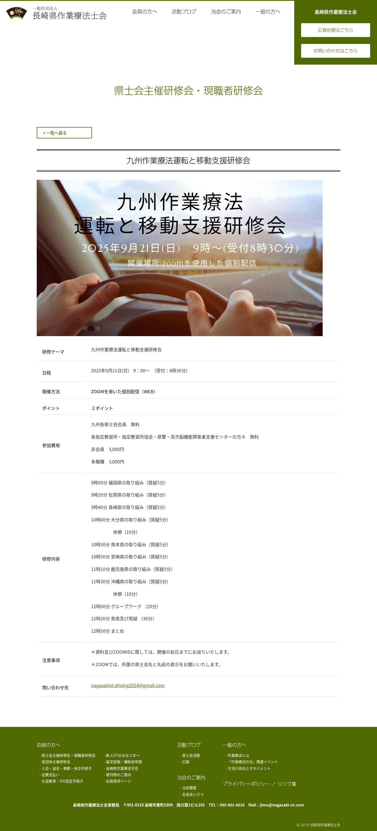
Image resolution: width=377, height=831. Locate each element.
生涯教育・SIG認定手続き (62, 780)
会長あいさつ (193, 794)
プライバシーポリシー (246, 783)
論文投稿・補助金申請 (124, 761)
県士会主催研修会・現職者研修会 (68, 755)
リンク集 (287, 783)
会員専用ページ (118, 780)
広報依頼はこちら (335, 30)
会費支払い (51, 774)
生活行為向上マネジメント (249, 768)
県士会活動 (191, 755)
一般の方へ (234, 744)
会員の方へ (48, 744)
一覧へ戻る (56, 133)
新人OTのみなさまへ (123, 755)
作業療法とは (238, 755)
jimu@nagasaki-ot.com (282, 805)
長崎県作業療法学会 (122, 768)
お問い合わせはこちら (336, 50)
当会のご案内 (191, 777)
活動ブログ (189, 744)
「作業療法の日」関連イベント (253, 761)
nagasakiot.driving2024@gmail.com (128, 685)
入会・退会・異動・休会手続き (67, 768)
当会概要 (189, 787)
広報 (185, 761)
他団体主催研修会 (56, 761)
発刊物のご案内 (118, 774)
